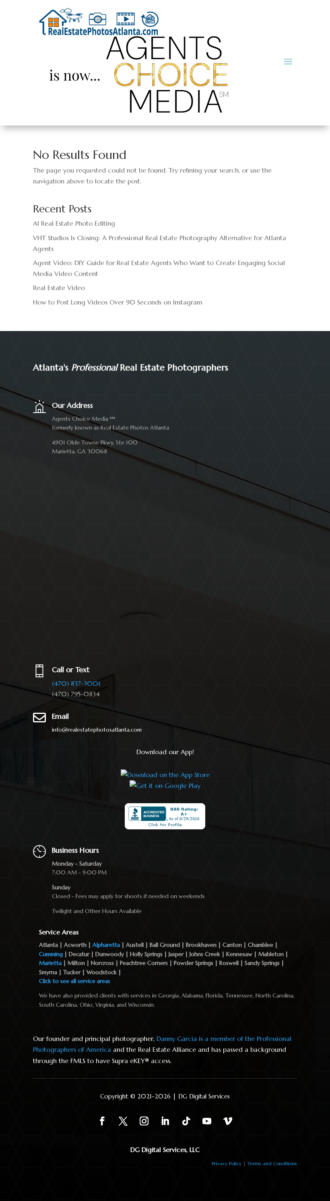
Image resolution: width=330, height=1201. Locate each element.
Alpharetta (106, 944)
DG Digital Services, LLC (165, 1149)
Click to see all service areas (74, 981)
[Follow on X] (123, 1121)
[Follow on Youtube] (207, 1121)
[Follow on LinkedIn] (165, 1121)
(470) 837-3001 (76, 683)
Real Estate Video (59, 288)
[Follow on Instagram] (144, 1121)
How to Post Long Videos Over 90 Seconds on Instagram (117, 302)
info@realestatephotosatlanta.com (97, 729)
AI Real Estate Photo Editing (74, 223)
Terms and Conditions (272, 1163)
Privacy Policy (226, 1163)
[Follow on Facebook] (102, 1121)
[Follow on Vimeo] (228, 1121)
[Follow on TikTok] (186, 1121)
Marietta (50, 963)
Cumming (51, 954)
